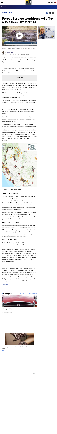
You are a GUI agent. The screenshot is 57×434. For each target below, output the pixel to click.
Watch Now (51, 2)
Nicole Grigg (10, 52)
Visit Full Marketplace (32, 293)
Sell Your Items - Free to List (19, 293)
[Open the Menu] (2, 2)
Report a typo (5, 284)
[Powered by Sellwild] (35, 373)
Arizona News (7, 13)
